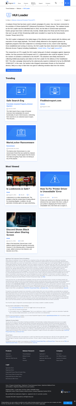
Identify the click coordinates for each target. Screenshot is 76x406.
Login (68, 3)
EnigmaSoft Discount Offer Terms (13, 376)
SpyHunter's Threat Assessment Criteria (31, 385)
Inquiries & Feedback (61, 358)
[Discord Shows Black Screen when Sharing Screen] (21, 219)
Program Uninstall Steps (15, 385)
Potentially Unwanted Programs (16, 104)
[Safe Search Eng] (21, 90)
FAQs (44, 276)
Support (41, 3)
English (62, 3)
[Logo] (10, 3)
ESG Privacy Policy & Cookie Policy (14, 374)
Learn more (42, 403)
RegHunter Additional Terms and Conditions (24, 386)
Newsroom (58, 354)
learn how (66, 288)
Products (26, 3)
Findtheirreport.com (50, 100)
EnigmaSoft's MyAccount (15, 316)
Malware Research (33, 3)
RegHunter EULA (10, 370)
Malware (19, 8)
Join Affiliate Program (61, 356)
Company (48, 3)
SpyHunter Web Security (11, 358)
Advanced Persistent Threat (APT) (26, 20)
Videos (24, 358)
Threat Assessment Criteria (11, 342)
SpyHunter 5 (42, 354)
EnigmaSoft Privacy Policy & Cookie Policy (15, 372)
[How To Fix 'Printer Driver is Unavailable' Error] (55, 179)
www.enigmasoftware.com (17, 307)
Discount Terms (45, 288)
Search (56, 3)
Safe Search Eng (15, 100)
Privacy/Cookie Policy (34, 288)
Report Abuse (59, 360)
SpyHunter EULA (10, 367)
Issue (8, 192)
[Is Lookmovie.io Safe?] (21, 179)
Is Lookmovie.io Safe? (18, 189)
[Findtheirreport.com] (55, 90)
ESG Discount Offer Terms (12, 378)
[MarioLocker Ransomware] (21, 132)
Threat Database (10, 8)
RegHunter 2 (9, 356)
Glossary (25, 360)
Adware (42, 104)
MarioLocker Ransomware (20, 142)
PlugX (49, 48)
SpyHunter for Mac (43, 356)
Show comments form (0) (13, 70)
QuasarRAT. (58, 48)
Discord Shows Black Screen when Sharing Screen (17, 232)
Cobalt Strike (42, 48)
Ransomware (10, 146)
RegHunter (42, 360)
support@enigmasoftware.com (52, 315)
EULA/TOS (26, 288)
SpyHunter (8, 354)
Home (19, 3)
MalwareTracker (26, 356)
